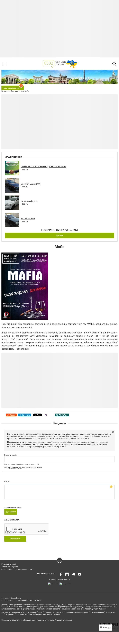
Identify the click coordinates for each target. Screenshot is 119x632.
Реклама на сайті (8, 564)
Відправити (15, 539)
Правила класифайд (45, 620)
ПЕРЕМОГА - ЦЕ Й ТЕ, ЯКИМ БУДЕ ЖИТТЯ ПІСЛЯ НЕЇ (43, 167)
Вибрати (12, 512)
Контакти (52, 579)
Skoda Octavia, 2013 (29, 201)
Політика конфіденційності (12, 620)
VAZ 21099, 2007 (28, 219)
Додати (59, 235)
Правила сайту (30, 620)
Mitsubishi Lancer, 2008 (30, 184)
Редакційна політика (63, 620)
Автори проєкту (63, 579)
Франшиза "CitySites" (10, 567)
